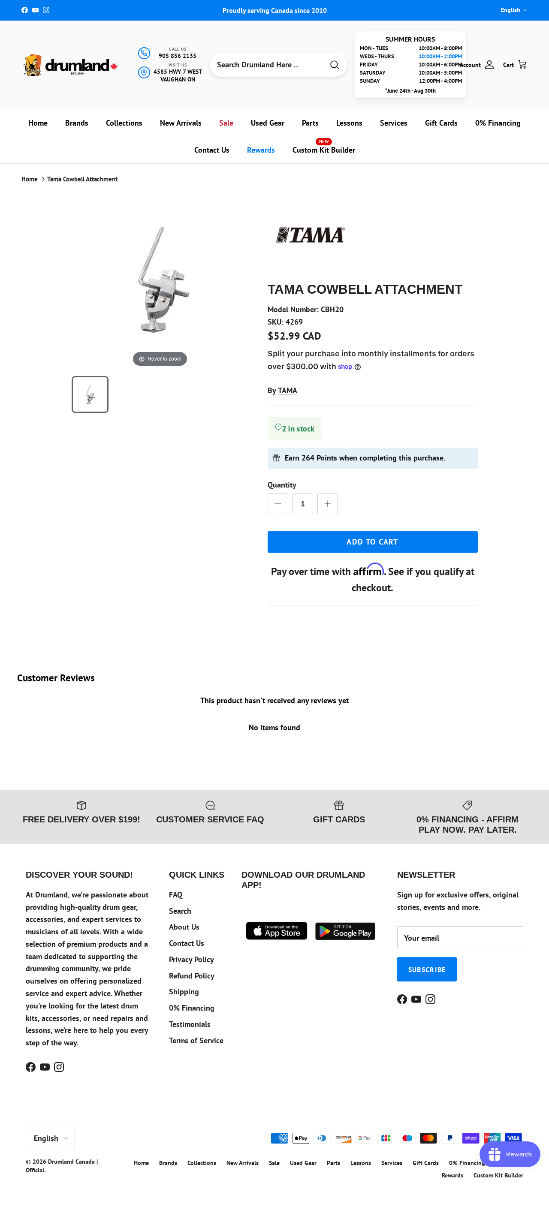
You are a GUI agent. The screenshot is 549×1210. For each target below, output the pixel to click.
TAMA (287, 390)
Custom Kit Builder (324, 146)
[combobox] (267, 65)
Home (38, 123)
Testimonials (190, 1024)
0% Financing (498, 123)
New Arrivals (181, 123)
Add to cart (372, 542)
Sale (226, 123)
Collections (124, 123)
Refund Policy (191, 976)
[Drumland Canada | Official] (70, 65)
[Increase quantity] (327, 504)
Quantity (282, 485)
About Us (184, 927)
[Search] (334, 65)
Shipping (184, 991)
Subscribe (427, 969)
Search (180, 911)
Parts (310, 123)
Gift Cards (441, 123)
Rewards (261, 150)
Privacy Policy (191, 959)
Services (393, 123)
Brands (76, 123)
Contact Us (211, 150)
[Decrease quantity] (278, 504)
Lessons (349, 123)
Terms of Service (196, 1040)
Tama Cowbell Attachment (82, 179)
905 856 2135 (177, 55)
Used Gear (267, 123)
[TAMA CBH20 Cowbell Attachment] (90, 394)
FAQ (175, 895)
